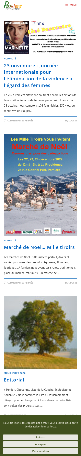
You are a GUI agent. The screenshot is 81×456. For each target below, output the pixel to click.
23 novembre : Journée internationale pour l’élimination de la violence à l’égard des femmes (38, 75)
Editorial (14, 379)
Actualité (10, 58)
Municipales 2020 (15, 373)
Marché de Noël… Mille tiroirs (39, 247)
